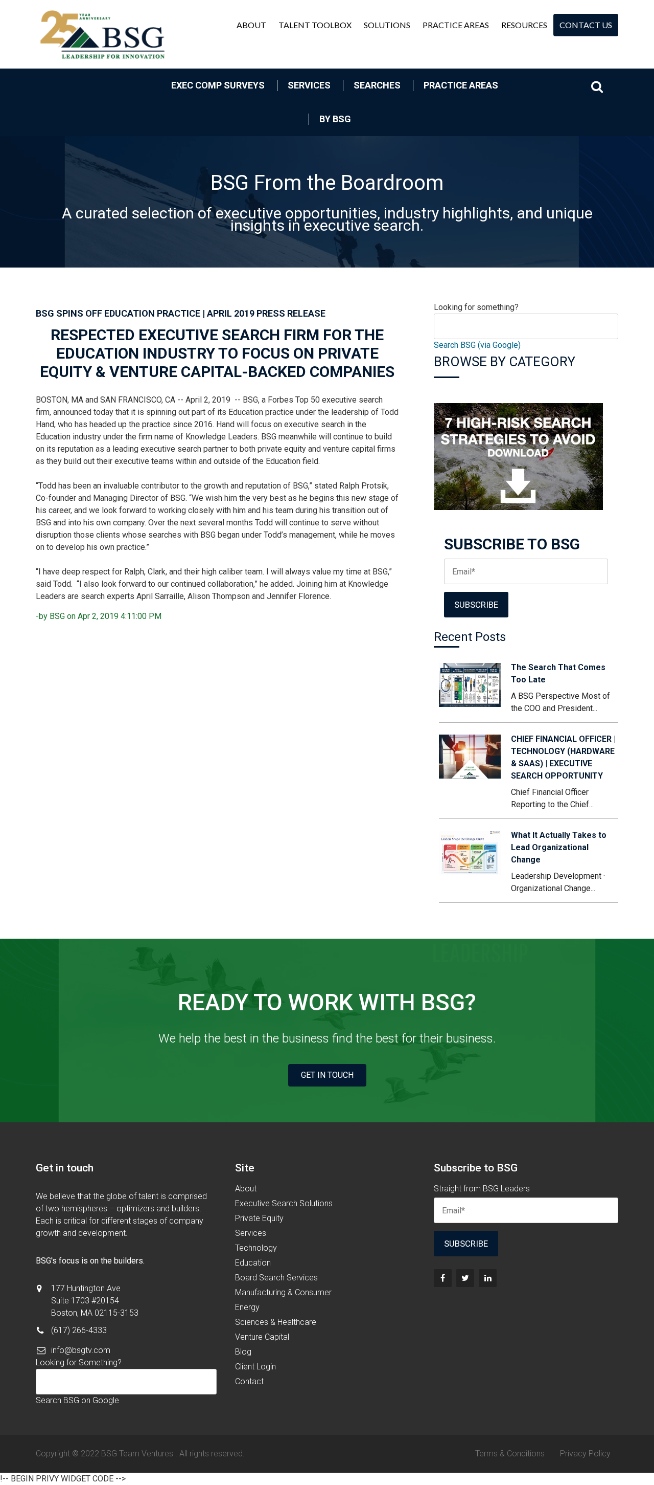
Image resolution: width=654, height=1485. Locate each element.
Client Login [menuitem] (255, 1366)
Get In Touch (327, 1075)
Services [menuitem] (309, 85)
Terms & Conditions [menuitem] (510, 1453)
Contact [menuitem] (249, 1381)
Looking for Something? (79, 1362)
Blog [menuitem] (243, 1352)
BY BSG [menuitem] (335, 119)
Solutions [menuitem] (387, 25)
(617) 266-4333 (79, 1330)
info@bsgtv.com (80, 1350)
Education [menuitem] (253, 1263)
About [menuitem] (251, 25)
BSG (57, 616)
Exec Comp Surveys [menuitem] (218, 85)
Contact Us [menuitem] (585, 25)
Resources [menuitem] (524, 25)
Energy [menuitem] (247, 1307)
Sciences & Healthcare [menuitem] (275, 1322)
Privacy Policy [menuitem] (585, 1453)
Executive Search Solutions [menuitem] (284, 1203)
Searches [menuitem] (377, 85)
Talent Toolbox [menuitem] (315, 25)
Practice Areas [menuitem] (456, 25)
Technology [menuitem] (256, 1248)
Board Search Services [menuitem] (276, 1277)
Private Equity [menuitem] (259, 1218)
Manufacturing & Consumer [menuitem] (283, 1292)
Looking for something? (476, 307)
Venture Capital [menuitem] (262, 1337)
